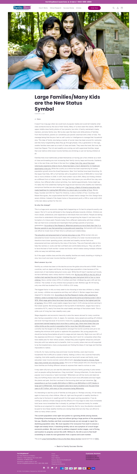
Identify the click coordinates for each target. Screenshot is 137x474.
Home (53, 454)
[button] (114, 8)
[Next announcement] (119, 2)
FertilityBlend (26, 471)
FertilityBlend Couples (93, 459)
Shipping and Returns (58, 464)
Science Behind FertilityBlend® (61, 460)
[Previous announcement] (18, 2)
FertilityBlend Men (91, 455)
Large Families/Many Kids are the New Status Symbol (61, 439)
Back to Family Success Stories (70, 446)
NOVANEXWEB (42, 471)
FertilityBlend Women (92, 457)
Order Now (55, 456)
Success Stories (57, 462)
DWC (97, 439)
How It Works (56, 458)
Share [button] (39, 119)
